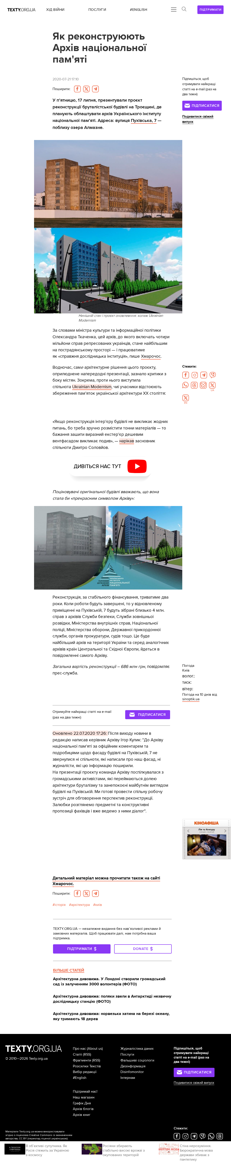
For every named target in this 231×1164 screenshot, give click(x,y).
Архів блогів (83, 1109)
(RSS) (87, 1054)
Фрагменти (82, 1060)
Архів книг (81, 1115)
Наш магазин (84, 1097)
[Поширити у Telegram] (95, 89)
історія (60, 905)
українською (59, 1138)
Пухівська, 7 (144, 120)
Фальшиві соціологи (137, 1060)
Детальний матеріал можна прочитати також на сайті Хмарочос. (106, 880)
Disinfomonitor (132, 1072)
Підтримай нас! (85, 1091)
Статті (77, 1054)
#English (79, 1077)
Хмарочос (151, 356)
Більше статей (68, 970)
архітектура (80, 905)
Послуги (127, 1054)
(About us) (95, 1048)
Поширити (61, 89)
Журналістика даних (137, 1048)
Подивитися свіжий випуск (194, 1083)
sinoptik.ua (190, 699)
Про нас (79, 1048)
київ (98, 905)
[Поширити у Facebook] (77, 89)
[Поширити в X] (86, 89)
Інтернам (127, 1077)
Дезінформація (133, 1066)
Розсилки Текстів (87, 1066)
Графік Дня (82, 1103)
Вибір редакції (85, 1072)
